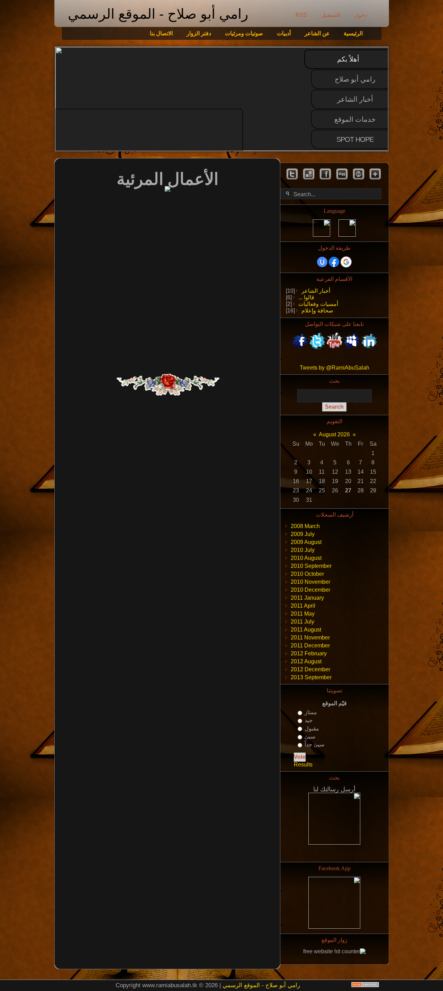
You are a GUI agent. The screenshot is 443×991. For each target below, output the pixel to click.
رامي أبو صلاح (355, 79)
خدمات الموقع (355, 119)
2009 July (303, 534)
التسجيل (330, 15)
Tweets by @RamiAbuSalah (334, 368)
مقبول (312, 728)
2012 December (310, 669)
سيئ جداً (314, 744)
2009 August (306, 542)
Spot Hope (354, 139)
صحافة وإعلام (317, 310)
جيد (309, 721)
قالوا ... (306, 297)
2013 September (311, 677)
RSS (301, 15)
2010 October (307, 574)
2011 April (303, 606)
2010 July (303, 550)
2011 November (310, 637)
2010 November (310, 582)
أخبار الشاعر (355, 99)
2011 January (307, 598)
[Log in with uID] (322, 262)
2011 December (310, 645)
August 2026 (334, 434)
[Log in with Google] (346, 261)
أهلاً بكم (348, 59)
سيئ (310, 736)
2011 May (303, 614)
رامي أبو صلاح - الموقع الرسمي (158, 13)
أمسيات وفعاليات (318, 304)
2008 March (305, 526)
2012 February (309, 653)
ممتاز (311, 712)
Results (303, 764)
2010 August (306, 558)
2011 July (302, 622)
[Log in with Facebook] (334, 262)
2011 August (306, 630)
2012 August (306, 661)
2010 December (310, 590)
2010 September (311, 566)
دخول (360, 15)
